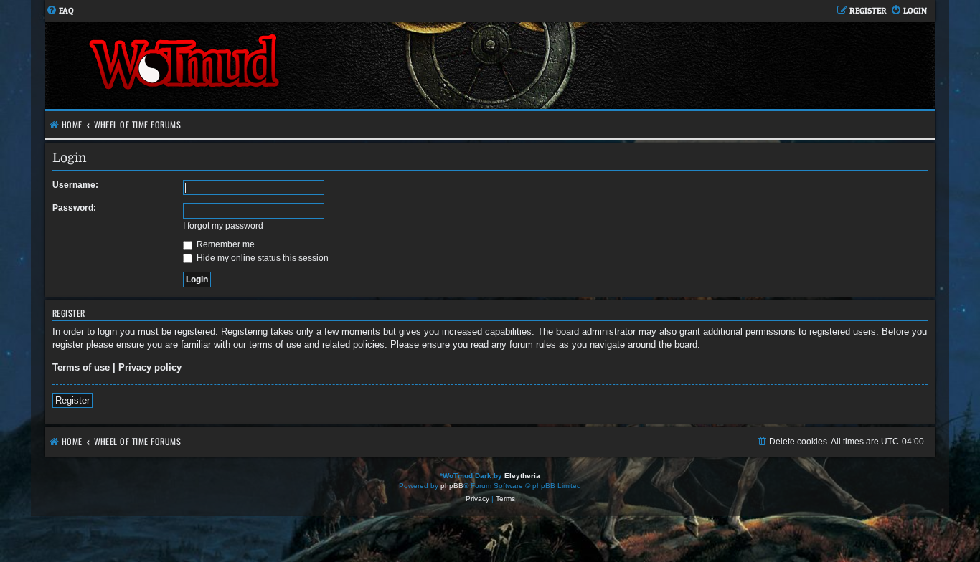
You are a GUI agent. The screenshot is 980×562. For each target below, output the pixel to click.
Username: (75, 185)
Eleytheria (522, 476)
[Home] (267, 65)
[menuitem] (60, 11)
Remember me (224, 244)
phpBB (451, 486)
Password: (74, 208)
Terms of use (81, 367)
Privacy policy (150, 367)
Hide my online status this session (261, 258)
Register (72, 400)
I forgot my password (223, 226)
